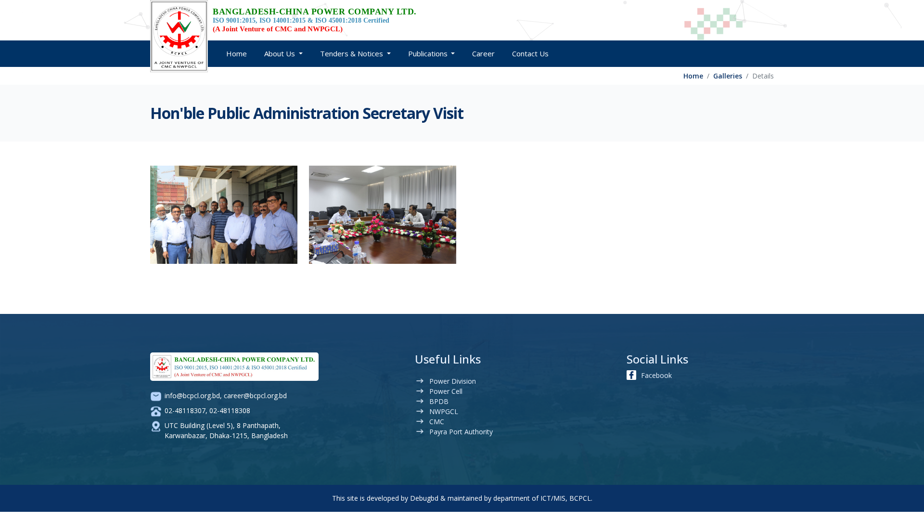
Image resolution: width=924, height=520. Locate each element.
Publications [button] (428, 53)
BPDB (439, 401)
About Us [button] (280, 53)
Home (236, 53)
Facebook (656, 375)
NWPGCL (443, 411)
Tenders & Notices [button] (352, 53)
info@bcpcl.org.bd (192, 395)
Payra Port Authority (461, 431)
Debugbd (424, 498)
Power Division (452, 381)
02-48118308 (229, 410)
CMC (436, 421)
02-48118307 (185, 410)
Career (483, 53)
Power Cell (445, 391)
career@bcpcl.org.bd (255, 395)
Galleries (727, 75)
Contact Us (530, 53)
